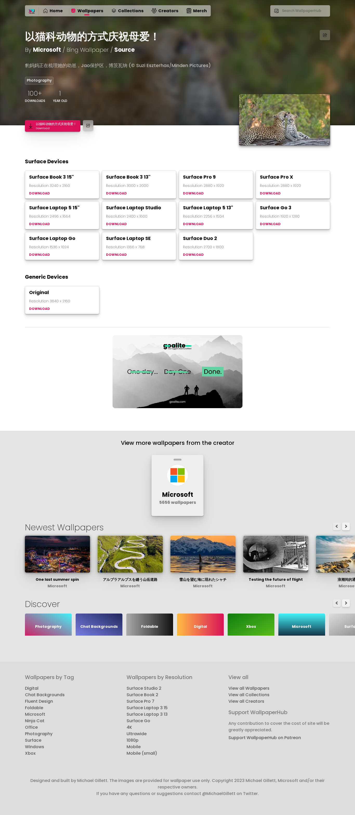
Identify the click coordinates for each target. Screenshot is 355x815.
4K (129, 727)
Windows (34, 747)
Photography (39, 80)
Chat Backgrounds (45, 695)
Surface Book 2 (142, 695)
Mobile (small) (142, 753)
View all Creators (246, 701)
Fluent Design (39, 701)
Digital (31, 688)
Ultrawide (137, 734)
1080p (133, 740)
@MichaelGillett (218, 794)
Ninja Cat (34, 721)
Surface (33, 740)
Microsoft (47, 50)
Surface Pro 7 (140, 701)
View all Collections (248, 695)
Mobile (134, 747)
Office (31, 727)
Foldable (34, 708)
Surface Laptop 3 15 (147, 708)
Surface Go (138, 721)
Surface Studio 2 (144, 688)
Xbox (30, 753)
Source (124, 50)
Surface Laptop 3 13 (147, 714)
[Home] (31, 11)
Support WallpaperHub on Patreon (264, 738)
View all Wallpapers (248, 688)
